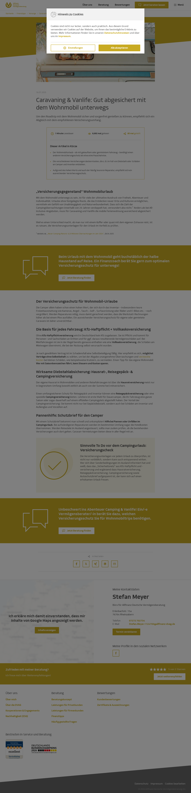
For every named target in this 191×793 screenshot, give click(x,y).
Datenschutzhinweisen (116, 33)
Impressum (64, 36)
